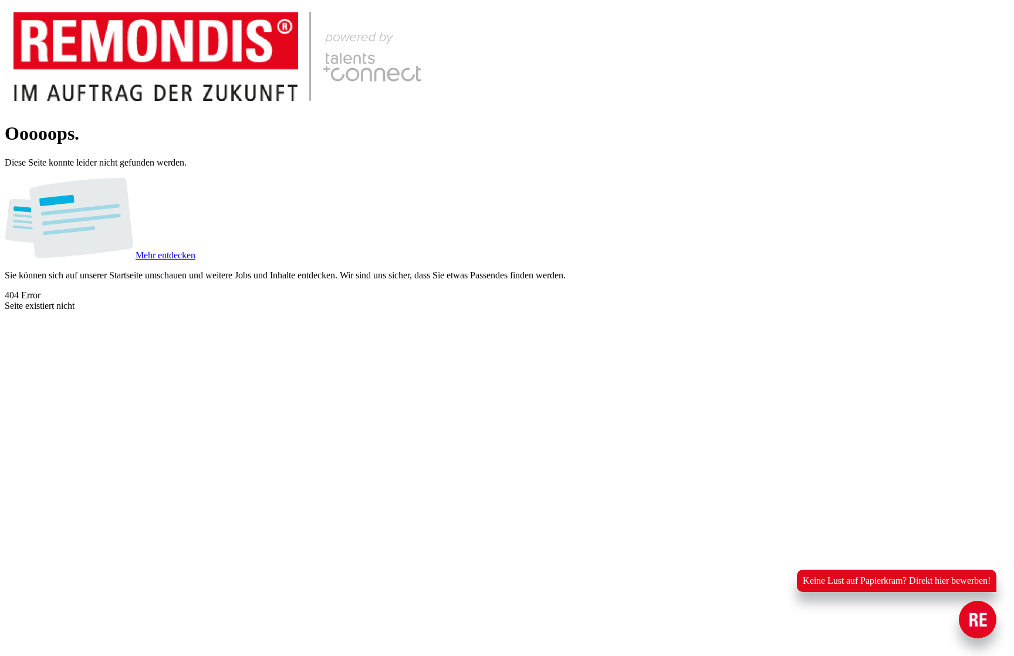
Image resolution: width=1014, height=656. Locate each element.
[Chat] (977, 619)
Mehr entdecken (165, 255)
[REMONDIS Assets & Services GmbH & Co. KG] (232, 105)
